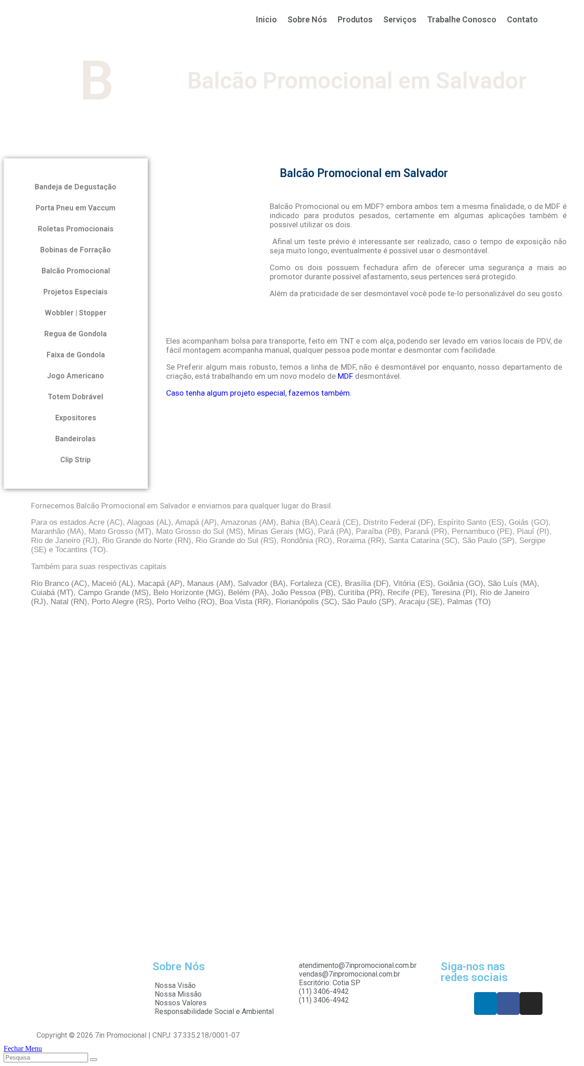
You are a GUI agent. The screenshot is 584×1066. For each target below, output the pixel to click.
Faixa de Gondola (76, 354)
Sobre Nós (307, 19)
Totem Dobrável (75, 396)
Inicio (266, 19)
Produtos (355, 19)
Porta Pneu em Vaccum (75, 208)
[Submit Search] (93, 1059)
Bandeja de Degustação (75, 187)
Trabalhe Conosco (461, 19)
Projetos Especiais (75, 291)
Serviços (400, 19)
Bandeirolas (75, 438)
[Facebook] (508, 1003)
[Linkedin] (485, 1003)
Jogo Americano (75, 375)
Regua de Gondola (75, 333)
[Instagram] (531, 1003)
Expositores (75, 417)
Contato (522, 19)
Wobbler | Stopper (75, 312)
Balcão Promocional (76, 270)
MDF (345, 376)
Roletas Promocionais (76, 229)
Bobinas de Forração (75, 250)
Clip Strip (75, 459)
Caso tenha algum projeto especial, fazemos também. (259, 392)
